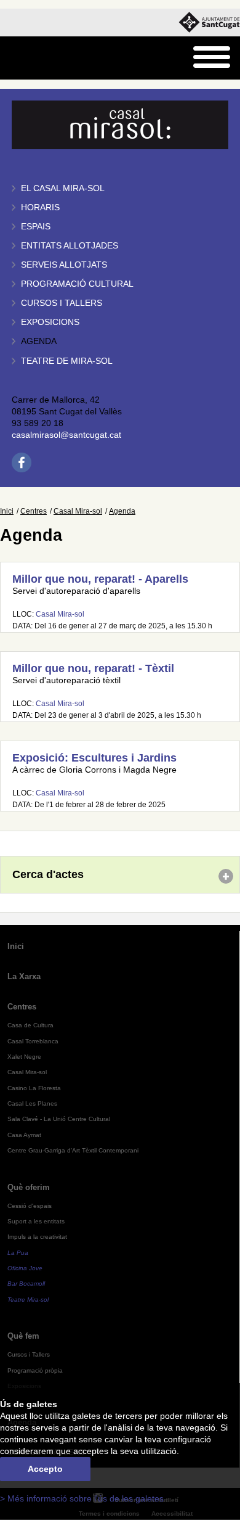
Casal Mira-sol (78, 511)
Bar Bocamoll (26, 1283)
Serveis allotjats (64, 264)
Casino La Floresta (34, 1088)
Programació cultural (77, 284)
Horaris (40, 207)
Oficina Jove (24, 1268)
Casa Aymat (24, 1135)
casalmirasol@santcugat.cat (66, 435)
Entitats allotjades (69, 245)
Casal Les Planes (32, 1103)
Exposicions (50, 322)
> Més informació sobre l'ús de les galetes (82, 1498)
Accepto (45, 1469)
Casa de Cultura (30, 1025)
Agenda (39, 341)
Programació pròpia (35, 1370)
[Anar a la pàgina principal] (41, 58)
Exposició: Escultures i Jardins (94, 758)
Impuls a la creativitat (37, 1236)
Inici (7, 511)
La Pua (17, 1252)
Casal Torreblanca (32, 1041)
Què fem (23, 1336)
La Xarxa (24, 976)
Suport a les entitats (36, 1221)
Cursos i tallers (61, 303)
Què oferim (28, 1187)
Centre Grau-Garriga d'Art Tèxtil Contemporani (72, 1150)
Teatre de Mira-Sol (67, 361)
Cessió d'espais (29, 1205)
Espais (35, 226)
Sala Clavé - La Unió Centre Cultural (58, 1118)
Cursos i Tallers (28, 1354)
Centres (33, 511)
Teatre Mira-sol (28, 1299)
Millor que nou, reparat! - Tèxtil (93, 668)
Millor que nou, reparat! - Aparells (100, 579)
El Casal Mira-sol (63, 188)
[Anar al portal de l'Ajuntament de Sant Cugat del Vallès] (209, 22)
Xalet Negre (24, 1056)
